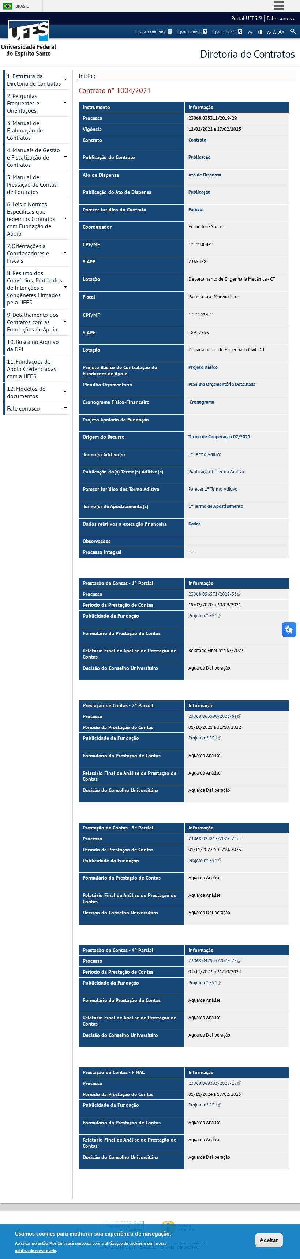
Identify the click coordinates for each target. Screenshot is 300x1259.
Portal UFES (246, 18)
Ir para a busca (226, 31)
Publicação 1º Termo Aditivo (216, 471)
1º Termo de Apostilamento (215, 506)
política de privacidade (35, 1250)
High (259, 32)
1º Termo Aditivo (204, 454)
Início (86, 75)
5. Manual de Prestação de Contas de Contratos (32, 184)
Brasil (22, 6)
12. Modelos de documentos (26, 392)
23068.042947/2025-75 (214, 961)
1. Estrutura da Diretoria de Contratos (34, 79)
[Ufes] (29, 36)
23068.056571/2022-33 (214, 594)
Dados (194, 524)
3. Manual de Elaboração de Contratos (25, 130)
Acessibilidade (251, 32)
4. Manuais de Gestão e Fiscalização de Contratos (33, 157)
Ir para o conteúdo (153, 31)
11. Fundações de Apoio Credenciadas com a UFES (31, 369)
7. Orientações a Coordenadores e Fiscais (28, 253)
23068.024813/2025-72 (214, 838)
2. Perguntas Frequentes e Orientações (23, 103)
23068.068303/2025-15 (214, 1083)
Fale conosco (281, 18)
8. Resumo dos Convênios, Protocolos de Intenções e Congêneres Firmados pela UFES (34, 287)
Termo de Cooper (205, 437)
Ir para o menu (191, 31)
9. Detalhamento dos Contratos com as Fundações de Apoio (33, 322)
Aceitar (269, 1240)
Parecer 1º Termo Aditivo (212, 489)
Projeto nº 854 (204, 615)
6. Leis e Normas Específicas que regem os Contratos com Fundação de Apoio (31, 219)
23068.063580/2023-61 (214, 716)
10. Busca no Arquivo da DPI (33, 345)
